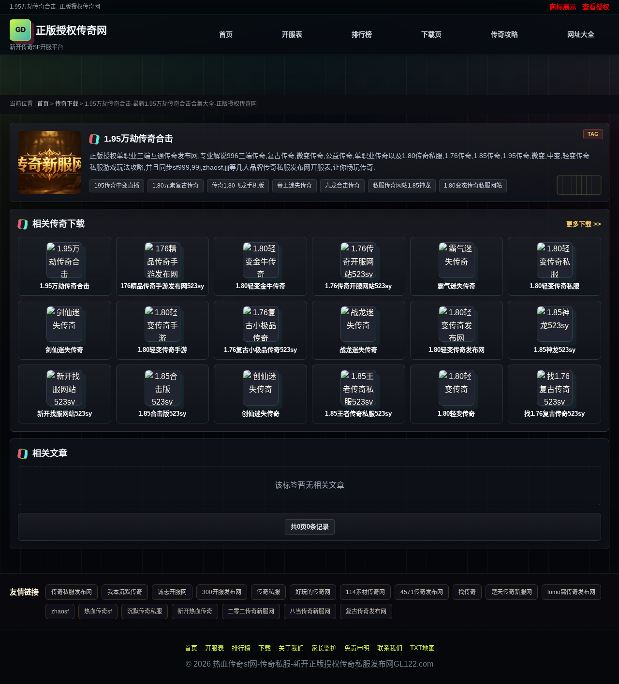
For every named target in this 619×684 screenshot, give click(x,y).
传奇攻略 (504, 34)
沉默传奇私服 (144, 611)
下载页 (431, 34)
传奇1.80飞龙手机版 (238, 185)
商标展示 (562, 7)
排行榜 (362, 34)
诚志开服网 (172, 592)
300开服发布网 (221, 592)
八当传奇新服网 (310, 611)
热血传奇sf (98, 611)
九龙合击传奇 (342, 185)
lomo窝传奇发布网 (571, 592)
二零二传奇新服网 (251, 611)
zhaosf (60, 611)
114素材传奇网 (365, 592)
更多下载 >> (583, 224)
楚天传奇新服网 (511, 592)
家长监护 (324, 648)
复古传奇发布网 (366, 611)
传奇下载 (66, 104)
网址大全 (580, 34)
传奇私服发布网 (71, 592)
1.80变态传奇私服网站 (473, 185)
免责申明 (356, 648)
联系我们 (389, 648)
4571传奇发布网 (421, 592)
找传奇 (467, 592)
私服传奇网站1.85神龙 (402, 185)
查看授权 (595, 7)
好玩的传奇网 (312, 592)
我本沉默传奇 (124, 592)
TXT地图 (422, 648)
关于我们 (291, 648)
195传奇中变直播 (116, 185)
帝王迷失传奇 (294, 185)
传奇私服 (268, 592)
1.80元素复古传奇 (175, 185)
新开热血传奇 (194, 611)
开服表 (292, 34)
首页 (226, 34)
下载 (264, 648)
